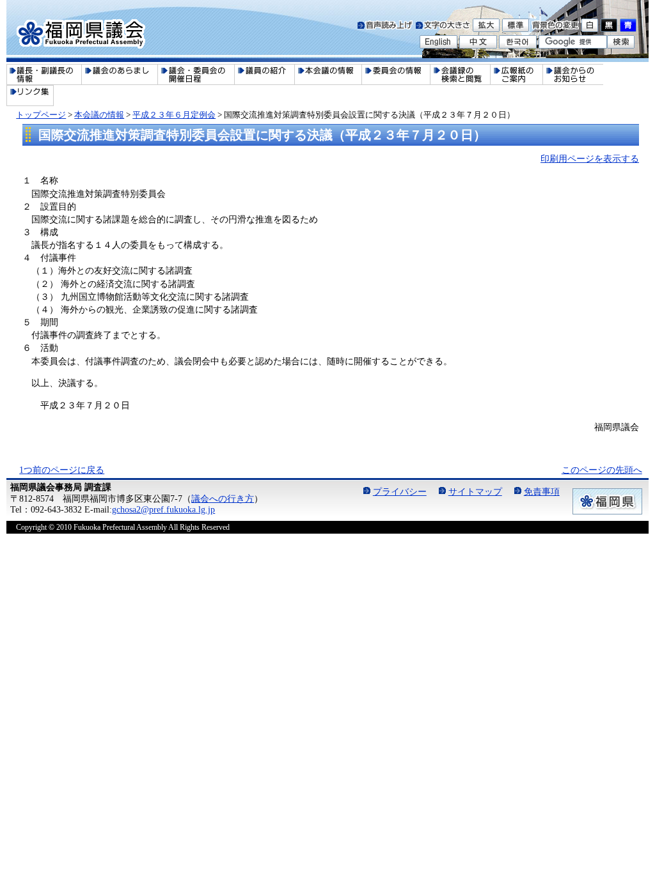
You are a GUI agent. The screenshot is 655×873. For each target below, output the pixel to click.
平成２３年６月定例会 (174, 115)
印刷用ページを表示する (590, 158)
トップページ (41, 115)
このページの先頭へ (602, 470)
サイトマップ (475, 491)
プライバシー (400, 491)
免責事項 (542, 491)
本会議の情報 (99, 115)
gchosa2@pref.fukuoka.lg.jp (163, 509)
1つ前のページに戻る (61, 470)
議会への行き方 (222, 498)
